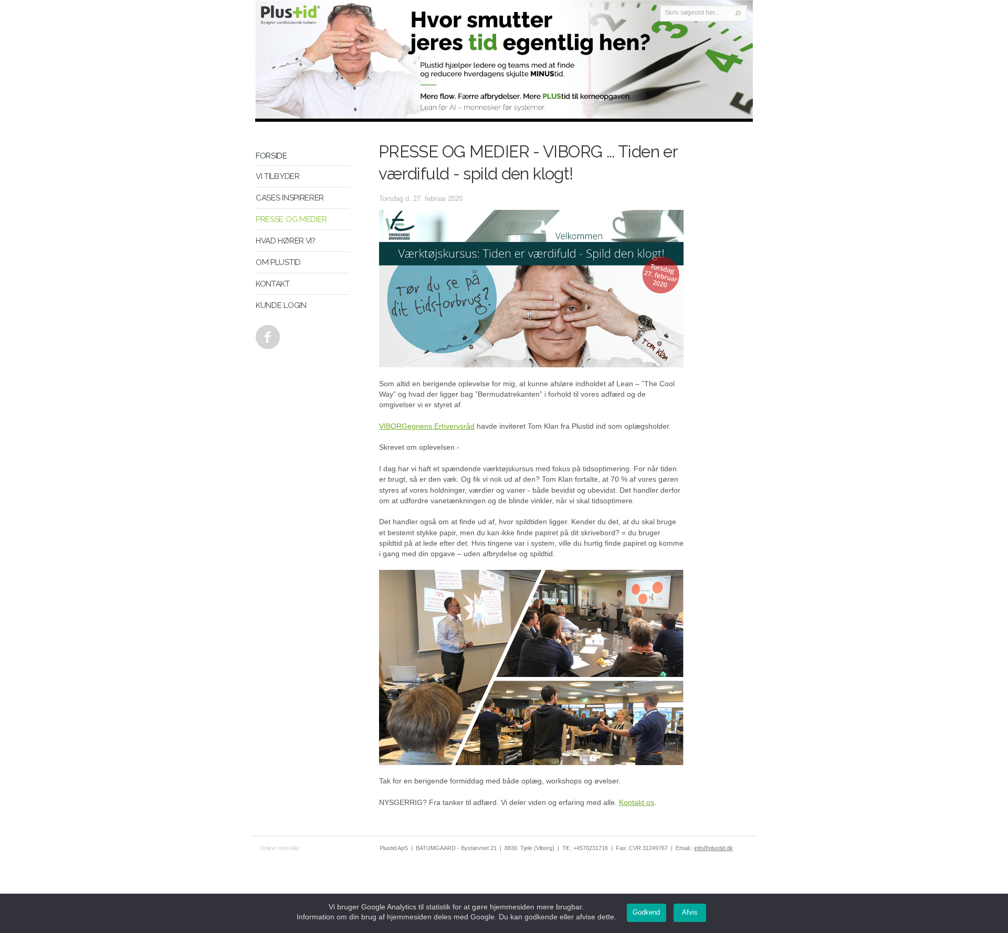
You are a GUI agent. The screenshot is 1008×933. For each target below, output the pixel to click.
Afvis (690, 912)
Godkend (646, 912)
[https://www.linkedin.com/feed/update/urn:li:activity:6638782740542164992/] (531, 762)
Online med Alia (279, 848)
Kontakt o (634, 802)
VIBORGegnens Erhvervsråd (427, 426)
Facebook (266, 334)
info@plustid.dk (713, 848)
